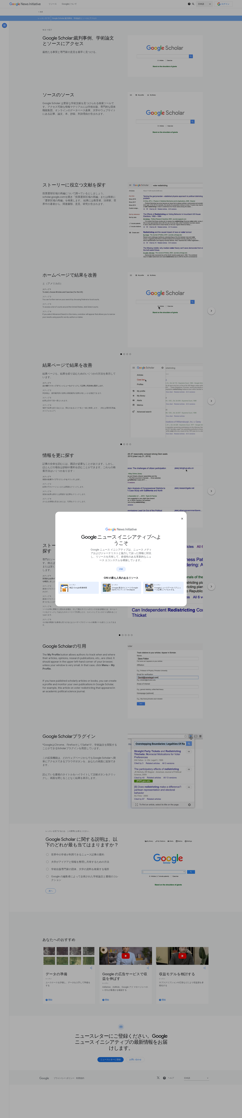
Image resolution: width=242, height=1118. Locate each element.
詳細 (121, 569)
